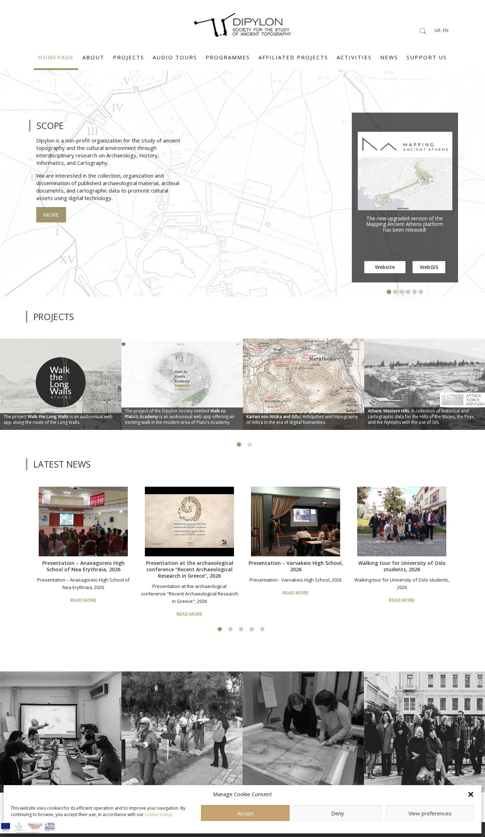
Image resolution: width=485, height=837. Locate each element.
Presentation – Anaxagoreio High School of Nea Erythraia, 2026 (83, 566)
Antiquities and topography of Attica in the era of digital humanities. (302, 419)
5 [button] (262, 629)
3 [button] (241, 629)
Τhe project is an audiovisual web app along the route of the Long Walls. (58, 419)
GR (437, 30)
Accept (245, 813)
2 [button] (230, 629)
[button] (470, 794)
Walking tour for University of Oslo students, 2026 (402, 566)
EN (445, 30)
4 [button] (252, 629)
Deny (337, 813)
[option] (60, 387)
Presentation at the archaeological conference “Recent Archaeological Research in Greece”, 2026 (189, 569)
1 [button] (220, 629)
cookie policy (158, 814)
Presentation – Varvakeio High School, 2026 (296, 566)
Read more (83, 600)
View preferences (430, 813)
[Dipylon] (242, 23)
